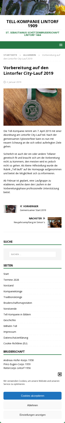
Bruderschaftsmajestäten (17, 302)
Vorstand (8, 285)
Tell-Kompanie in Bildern (17, 314)
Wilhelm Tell (10, 326)
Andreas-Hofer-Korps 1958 (18, 360)
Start (6, 273)
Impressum (9, 331)
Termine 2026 (11, 279)
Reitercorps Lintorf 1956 (17, 368)
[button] (60, 374)
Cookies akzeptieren (32, 395)
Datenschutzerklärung (15, 337)
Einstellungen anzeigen (33, 414)
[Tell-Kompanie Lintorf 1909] (32, 13)
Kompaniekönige (12, 291)
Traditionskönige (12, 297)
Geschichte (9, 320)
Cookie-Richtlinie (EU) (15, 343)
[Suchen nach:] (32, 254)
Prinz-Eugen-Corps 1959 (17, 364)
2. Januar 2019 (14, 82)
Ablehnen (32, 405)
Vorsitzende (10, 308)
